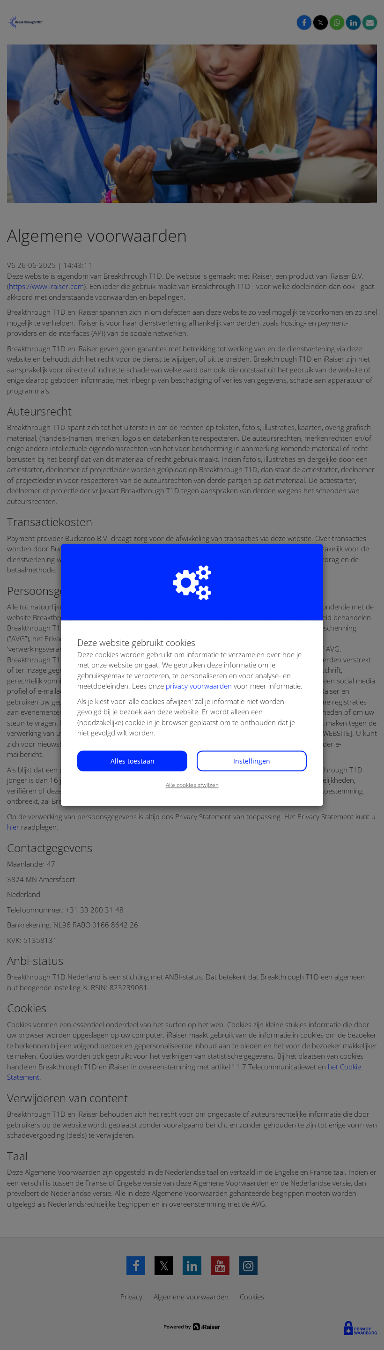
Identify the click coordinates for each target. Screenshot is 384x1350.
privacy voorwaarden (199, 686)
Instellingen (251, 761)
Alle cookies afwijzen (192, 785)
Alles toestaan (133, 761)
